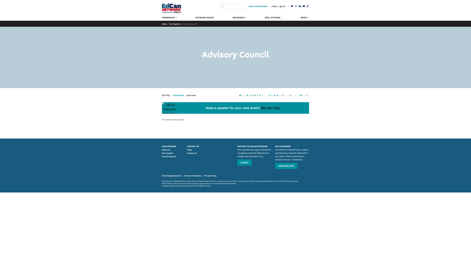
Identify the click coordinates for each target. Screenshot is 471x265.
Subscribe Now (286, 165)
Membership (169, 17)
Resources (239, 17)
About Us (166, 149)
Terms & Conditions (192, 175)
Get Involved (167, 152)
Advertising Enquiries (171, 175)
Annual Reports (169, 156)
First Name (178, 95)
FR (284, 6)
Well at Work (273, 17)
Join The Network (258, 6)
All (240, 95)
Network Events (205, 17)
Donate (244, 162)
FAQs (189, 149)
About (304, 17)
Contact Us (192, 152)
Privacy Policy (210, 175)
